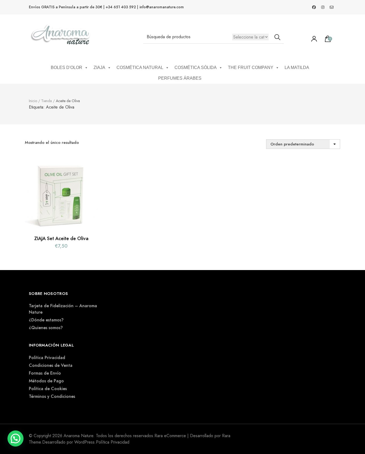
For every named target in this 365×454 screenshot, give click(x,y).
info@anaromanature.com (161, 7)
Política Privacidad (47, 358)
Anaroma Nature (78, 436)
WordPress (84, 442)
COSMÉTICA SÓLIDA (195, 67)
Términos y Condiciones (52, 396)
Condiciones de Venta (50, 365)
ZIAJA (99, 67)
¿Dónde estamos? (46, 320)
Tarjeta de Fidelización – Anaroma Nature (63, 309)
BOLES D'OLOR (66, 67)
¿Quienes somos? (46, 328)
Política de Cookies (48, 389)
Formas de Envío (45, 373)
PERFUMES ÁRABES (179, 78)
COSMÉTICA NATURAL (140, 67)
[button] (15, 438)
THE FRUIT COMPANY (250, 67)
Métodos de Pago (46, 381)
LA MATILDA (297, 67)
